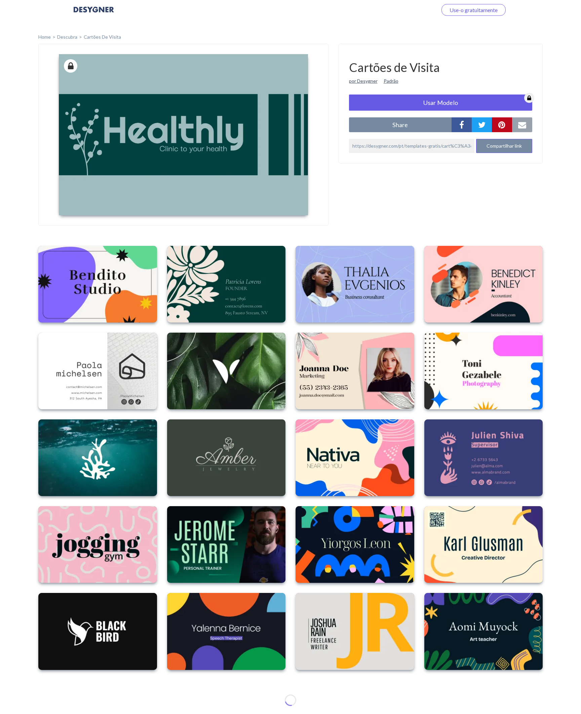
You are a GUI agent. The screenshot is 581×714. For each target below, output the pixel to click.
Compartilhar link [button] (504, 146)
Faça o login (416, 10)
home (44, 37)
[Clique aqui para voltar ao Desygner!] (94, 14)
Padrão (391, 81)
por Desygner (363, 81)
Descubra (67, 37)
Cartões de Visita (102, 37)
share (400, 124)
